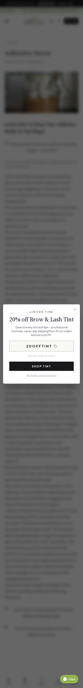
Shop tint (41, 366)
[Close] (75, 309)
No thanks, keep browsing (41, 375)
